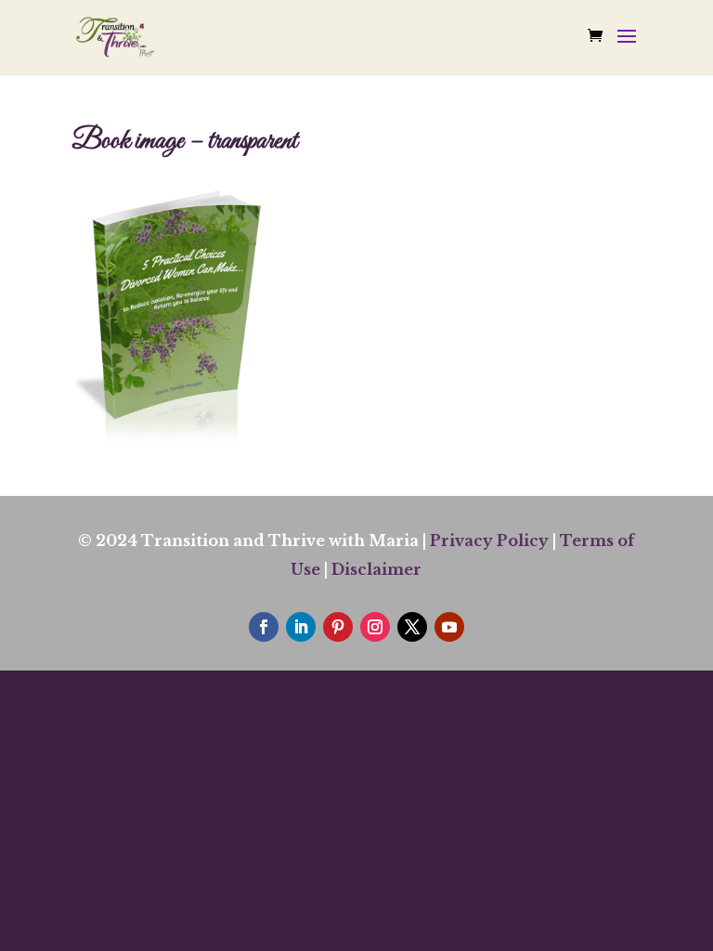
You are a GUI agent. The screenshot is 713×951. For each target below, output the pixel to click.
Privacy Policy (489, 540)
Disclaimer (376, 569)
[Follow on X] (412, 627)
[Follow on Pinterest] (338, 627)
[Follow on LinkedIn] (301, 627)
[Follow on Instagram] (375, 627)
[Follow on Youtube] (449, 627)
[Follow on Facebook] (264, 627)
